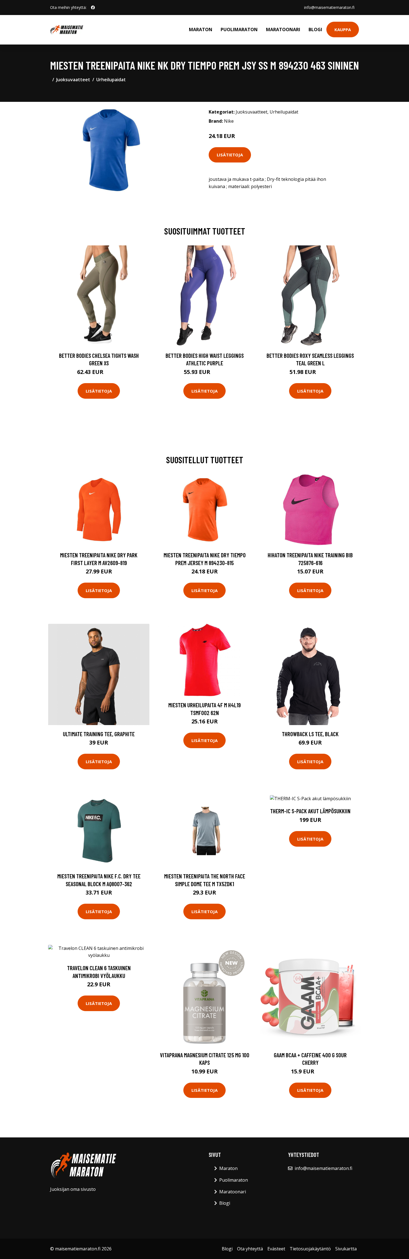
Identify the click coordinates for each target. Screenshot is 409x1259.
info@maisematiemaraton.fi (329, 7)
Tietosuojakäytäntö (310, 1249)
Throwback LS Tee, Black (310, 733)
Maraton (200, 29)
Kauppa (342, 29)
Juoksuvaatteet (73, 80)
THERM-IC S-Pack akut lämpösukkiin (310, 810)
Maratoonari (283, 29)
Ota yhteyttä (250, 1249)
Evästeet (276, 1249)
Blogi (315, 29)
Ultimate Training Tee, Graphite (99, 733)
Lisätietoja (230, 154)
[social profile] (93, 7)
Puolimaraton (239, 29)
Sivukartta (346, 1249)
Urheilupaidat (111, 80)
